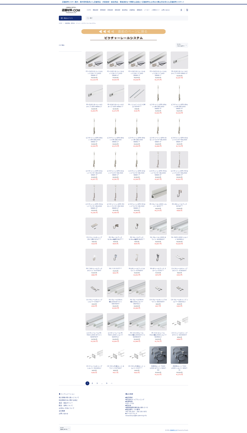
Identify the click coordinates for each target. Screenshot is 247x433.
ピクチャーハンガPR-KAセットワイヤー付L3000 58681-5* (158, 140)
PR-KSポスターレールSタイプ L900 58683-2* (94, 105)
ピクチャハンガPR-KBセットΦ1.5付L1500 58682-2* (115, 140)
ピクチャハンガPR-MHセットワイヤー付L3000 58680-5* (158, 173)
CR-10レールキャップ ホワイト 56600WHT (158, 301)
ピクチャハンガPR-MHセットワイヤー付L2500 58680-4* (179, 173)
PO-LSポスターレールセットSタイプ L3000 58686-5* (94, 73)
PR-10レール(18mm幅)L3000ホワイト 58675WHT (115, 302)
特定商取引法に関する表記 (68, 400)
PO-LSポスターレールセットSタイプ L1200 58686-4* (115, 73)
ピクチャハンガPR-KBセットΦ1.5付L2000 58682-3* (94, 140)
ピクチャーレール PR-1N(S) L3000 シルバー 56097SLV (115, 335)
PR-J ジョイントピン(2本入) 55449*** (136, 105)
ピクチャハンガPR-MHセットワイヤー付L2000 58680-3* (94, 206)
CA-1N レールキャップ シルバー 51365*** (94, 301)
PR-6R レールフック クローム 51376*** (158, 269)
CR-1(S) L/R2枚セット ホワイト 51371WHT (115, 367)
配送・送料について (66, 405)
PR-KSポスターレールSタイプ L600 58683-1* (115, 105)
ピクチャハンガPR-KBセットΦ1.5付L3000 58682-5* (158, 106)
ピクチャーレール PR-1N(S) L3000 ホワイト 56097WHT (94, 335)
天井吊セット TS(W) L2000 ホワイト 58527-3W (158, 368)
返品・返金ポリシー (66, 403)
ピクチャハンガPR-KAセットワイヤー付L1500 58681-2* (115, 173)
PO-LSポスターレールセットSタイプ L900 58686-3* (136, 73)
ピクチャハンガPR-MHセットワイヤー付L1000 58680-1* (136, 206)
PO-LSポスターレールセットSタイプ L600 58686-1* (158, 73)
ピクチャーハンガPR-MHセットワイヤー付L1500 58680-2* (115, 206)
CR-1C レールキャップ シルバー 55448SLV (94, 367)
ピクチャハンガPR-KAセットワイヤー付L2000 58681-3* (94, 173)
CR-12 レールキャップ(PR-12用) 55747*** (94, 238)
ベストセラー (181, 46)
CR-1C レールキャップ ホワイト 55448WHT (179, 334)
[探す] (87, 18)
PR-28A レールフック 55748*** (179, 205)
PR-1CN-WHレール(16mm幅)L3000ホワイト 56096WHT (136, 335)
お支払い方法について (66, 408)
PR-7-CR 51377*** (115, 268)
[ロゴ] (71, 10)
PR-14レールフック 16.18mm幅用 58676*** (137, 238)
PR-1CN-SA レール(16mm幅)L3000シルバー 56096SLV (158, 335)
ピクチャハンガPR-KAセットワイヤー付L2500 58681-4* (179, 140)
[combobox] (136, 18)
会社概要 (62, 411)
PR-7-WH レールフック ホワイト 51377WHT (94, 269)
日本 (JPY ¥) (63, 429)
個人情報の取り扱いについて (69, 397)
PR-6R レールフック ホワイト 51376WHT (137, 269)
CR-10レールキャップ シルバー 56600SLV (179, 301)
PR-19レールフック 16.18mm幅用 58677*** (115, 238)
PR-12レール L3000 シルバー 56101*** (158, 205)
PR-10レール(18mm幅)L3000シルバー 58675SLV (136, 302)
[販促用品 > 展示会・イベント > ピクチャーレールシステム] (123, 39)
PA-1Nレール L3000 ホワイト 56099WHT (158, 238)
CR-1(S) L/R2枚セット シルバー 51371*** (136, 367)
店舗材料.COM (173, 430)
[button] (187, 10)
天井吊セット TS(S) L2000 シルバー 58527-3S (179, 368)
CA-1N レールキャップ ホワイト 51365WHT (179, 269)
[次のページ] (111, 383)
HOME (60, 23)
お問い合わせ (63, 413)
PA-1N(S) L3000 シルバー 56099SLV (179, 238)
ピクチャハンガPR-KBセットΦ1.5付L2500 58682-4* (179, 106)
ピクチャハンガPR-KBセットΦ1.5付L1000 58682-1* (136, 140)
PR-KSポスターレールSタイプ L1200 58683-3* (179, 72)
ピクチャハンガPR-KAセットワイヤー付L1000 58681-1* (136, 173)
